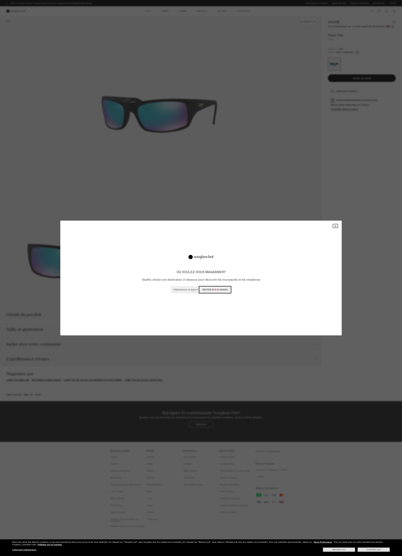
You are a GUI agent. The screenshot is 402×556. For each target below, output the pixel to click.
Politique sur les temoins (50, 545)
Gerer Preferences (323, 542)
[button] (335, 226)
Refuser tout (339, 549)
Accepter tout (374, 549)
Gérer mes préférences (24, 550)
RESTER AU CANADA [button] (215, 289)
